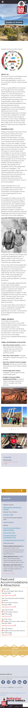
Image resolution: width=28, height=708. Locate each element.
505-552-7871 (6, 593)
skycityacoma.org (8, 595)
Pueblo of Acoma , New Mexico (14, 621)
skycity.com (6, 616)
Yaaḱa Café (5, 589)
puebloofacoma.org (9, 462)
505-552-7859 (6, 623)
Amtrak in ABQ (8, 515)
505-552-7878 (6, 605)
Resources (22, 706)
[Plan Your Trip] (4, 702)
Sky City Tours (7, 619)
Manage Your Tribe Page (2, 706)
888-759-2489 (7, 614)
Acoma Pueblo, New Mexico (13, 591)
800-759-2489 (7, 633)
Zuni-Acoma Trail (9, 533)
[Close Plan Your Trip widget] (7, 698)
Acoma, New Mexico (10, 602)
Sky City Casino (7, 628)
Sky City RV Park (7, 610)
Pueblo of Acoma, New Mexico (14, 631)
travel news (15, 653)
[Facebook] (3, 463)
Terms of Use (11, 706)
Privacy (16, 706)
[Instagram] (6, 463)
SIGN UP (10, 687)
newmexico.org (8, 573)
